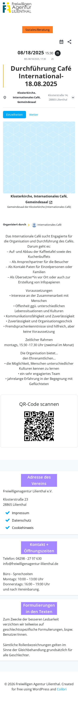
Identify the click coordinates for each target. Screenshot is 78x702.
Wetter (33, 115)
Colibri (62, 689)
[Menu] (72, 9)
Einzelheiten (14, 115)
